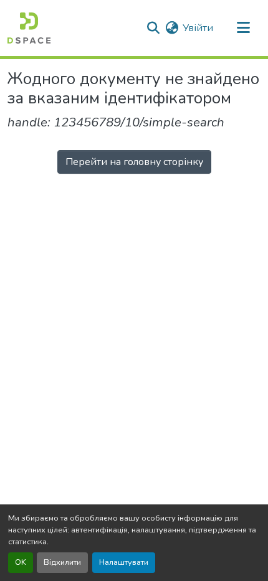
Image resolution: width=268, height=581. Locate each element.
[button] (28, 28)
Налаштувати (123, 562)
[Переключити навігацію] (243, 28)
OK (20, 562)
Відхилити (62, 562)
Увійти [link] (198, 28)
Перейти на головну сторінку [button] (134, 162)
